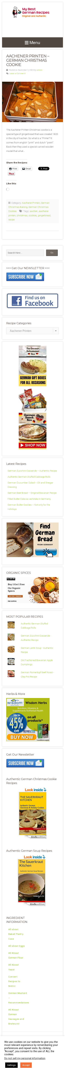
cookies (33, 215)
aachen (34, 211)
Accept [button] (26, 1065)
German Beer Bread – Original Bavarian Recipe (32, 492)
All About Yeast (13, 967)
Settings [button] (11, 1065)
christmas (22, 215)
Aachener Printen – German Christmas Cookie (27, 60)
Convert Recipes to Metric (14, 981)
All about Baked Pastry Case (15, 934)
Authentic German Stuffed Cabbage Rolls (29, 476)
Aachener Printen (31, 202)
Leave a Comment (17, 73)
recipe (11, 219)
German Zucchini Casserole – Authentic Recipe (32, 470)
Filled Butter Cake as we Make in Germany (29, 498)
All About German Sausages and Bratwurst (16, 1016)
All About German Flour (15, 955)
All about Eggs (16, 945)
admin (39, 70)
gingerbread (44, 215)
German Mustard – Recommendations (18, 998)
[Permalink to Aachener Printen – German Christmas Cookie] (32, 102)
